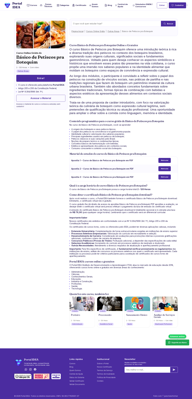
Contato (100, 381)
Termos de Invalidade (106, 374)
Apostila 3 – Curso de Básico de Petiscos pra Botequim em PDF (102, 177)
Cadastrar (179, 5)
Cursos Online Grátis (95, 31)
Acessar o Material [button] (41, 98)
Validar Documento (77, 384)
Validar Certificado (76, 381)
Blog (110, 5)
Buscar (170, 24)
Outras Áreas (113, 31)
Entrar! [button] (40, 78)
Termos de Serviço (105, 370)
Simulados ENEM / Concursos (144, 5)
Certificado (80, 5)
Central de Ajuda (123, 5)
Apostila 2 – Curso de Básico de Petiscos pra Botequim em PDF (102, 169)
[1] (174, 370)
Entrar (162, 5)
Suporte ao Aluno (179, 342)
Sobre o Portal (103, 363)
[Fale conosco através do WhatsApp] (26, 369)
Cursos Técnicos (48, 5)
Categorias (64, 5)
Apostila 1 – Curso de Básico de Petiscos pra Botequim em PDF (102, 160)
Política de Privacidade (106, 377)
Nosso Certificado (104, 367)
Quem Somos (95, 5)
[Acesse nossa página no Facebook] (35, 369)
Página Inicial (77, 31)
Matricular (164, 160)
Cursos (33, 5)
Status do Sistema (76, 377)
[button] (187, 5)
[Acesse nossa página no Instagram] (30, 369)
